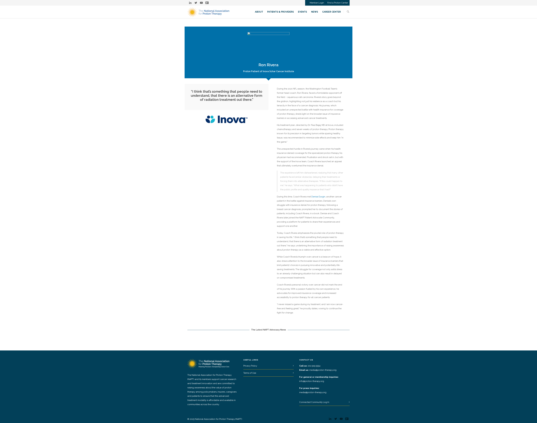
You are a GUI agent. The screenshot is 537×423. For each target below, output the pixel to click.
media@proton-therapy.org (322, 370)
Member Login (317, 3)
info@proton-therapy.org (311, 381)
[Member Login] (207, 3)
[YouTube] (201, 3)
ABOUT (259, 11)
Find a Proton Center (337, 3)
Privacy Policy (250, 366)
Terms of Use (249, 373)
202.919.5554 (314, 366)
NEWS (314, 11)
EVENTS (302, 11)
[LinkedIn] (190, 3)
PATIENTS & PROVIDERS (280, 11)
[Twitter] (196, 3)
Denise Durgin (318, 196)
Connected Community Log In (314, 402)
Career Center (331, 11)
